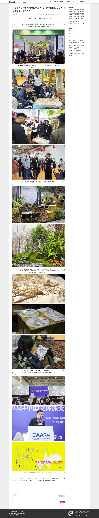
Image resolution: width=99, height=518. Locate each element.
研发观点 (62, 1)
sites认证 (71, 53)
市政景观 (79, 42)
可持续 (25, 14)
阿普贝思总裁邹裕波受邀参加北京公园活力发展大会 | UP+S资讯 (81, 16)
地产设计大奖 (77, 47)
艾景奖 (77, 50)
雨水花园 (75, 42)
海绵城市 (74, 40)
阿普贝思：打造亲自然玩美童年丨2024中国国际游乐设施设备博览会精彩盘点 (84, 14)
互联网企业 (71, 43)
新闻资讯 (69, 1)
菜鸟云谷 (79, 51)
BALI (77, 55)
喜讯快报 (71, 32)
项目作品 (56, 1)
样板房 (80, 50)
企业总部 (74, 45)
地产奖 (82, 45)
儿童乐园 (35, 14)
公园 (70, 48)
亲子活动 (78, 45)
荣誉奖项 (75, 1)
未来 (72, 48)
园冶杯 (70, 40)
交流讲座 (20, 14)
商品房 (70, 50)
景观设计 (30, 14)
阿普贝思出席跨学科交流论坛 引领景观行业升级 (78, 23)
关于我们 (82, 1)
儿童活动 (71, 51)
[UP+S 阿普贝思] (12, 1)
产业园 (74, 50)
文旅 (54, 14)
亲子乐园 (40, 14)
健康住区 (82, 40)
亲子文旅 (45, 14)
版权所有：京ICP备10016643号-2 (81, 515)
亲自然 (74, 39)
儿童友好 (50, 14)
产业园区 (75, 53)
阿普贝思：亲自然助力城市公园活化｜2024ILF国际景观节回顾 (81, 11)
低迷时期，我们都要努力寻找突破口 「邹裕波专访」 (79, 18)
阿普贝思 (76, 48)
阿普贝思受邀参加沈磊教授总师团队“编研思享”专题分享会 (80, 19)
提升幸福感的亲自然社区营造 (74, 25)
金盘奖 (70, 45)
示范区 (78, 40)
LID (74, 55)
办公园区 (71, 39)
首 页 (49, 1)
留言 (62, 502)
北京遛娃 (75, 51)
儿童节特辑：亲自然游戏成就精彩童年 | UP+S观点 (79, 9)
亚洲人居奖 (71, 47)
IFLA (81, 47)
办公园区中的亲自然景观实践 (74, 21)
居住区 (80, 48)
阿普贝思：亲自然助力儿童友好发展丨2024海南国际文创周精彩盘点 (82, 13)
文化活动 (71, 33)
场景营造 (58, 14)
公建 (83, 42)
